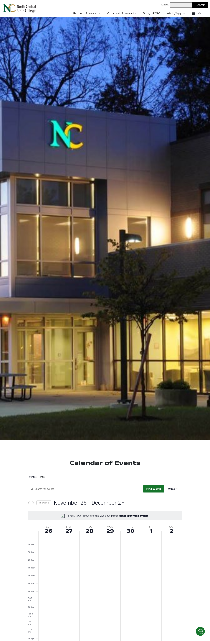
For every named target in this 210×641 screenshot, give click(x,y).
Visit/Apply (176, 13)
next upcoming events (134, 515)
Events (32, 477)
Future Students (87, 13)
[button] (200, 631)
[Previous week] (29, 502)
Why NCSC (151, 13)
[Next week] (33, 502)
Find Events (153, 488)
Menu (201, 13)
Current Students (122, 13)
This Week (44, 502)
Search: (165, 5)
